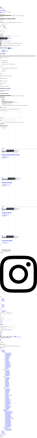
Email (1, 120)
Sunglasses (5, 410)
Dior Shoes (7, 358)
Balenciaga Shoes (7, 354)
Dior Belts (6, 380)
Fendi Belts (7, 381)
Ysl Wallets (7, 375)
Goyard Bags (7, 396)
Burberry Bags (7, 391)
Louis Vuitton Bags (8, 407)
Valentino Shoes (7, 367)
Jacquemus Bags (7, 399)
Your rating (2, 110)
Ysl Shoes (6, 368)
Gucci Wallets (7, 373)
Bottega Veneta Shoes (8, 355)
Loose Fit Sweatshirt (6, 212)
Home (3, 304)
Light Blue (7, 90)
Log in (1, 331)
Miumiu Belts (7, 384)
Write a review (2, 97)
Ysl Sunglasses (7, 426)
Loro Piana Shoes (7, 364)
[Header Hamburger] (1, 7)
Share (1, 40)
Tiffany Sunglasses (8, 424)
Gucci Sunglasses (7, 420)
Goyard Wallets (7, 372)
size (0, 31)
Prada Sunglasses (7, 423)
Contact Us (3, 431)
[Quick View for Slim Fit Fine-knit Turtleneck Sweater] (18, 150)
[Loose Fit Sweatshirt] (1, 12)
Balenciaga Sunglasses (8, 411)
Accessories (5, 427)
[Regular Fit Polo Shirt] (8, 177)
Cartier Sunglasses (8, 414)
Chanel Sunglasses (8, 416)
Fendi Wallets (7, 371)
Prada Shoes (7, 366)
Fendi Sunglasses (7, 419)
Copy (9, 337)
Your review (2, 117)
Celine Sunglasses (8, 415)
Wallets (5, 369)
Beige (3, 90)
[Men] (0, 12)
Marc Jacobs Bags (8, 403)
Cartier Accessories (8, 428)
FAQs (3, 306)
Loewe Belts (7, 383)
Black (5, 90)
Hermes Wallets (7, 374)
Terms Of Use (4, 310)
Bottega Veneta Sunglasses (9, 412)
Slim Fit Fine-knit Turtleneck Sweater (10, 154)
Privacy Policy (4, 311)
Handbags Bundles (6, 409)
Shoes (4, 352)
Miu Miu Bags (7, 404)
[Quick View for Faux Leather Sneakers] (18, 236)
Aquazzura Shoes (7, 353)
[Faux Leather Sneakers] (8, 235)
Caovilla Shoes (7, 356)
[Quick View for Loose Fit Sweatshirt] (18, 208)
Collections (3, 351)
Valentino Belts (7, 386)
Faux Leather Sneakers (7, 240)
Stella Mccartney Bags (8, 405)
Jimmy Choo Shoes (8, 362)
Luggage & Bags (7, 401)
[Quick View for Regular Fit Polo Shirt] (20, 178)
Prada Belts (7, 385)
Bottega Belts (7, 378)
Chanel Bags (7, 393)
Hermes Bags (7, 398)
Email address (3, 326)
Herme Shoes (7, 363)
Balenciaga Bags (7, 390)
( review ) (1, 16)
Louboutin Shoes (7, 365)
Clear (2, 33)
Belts (4, 376)
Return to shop (2, 347)
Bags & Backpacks (8, 388)
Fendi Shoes (7, 359)
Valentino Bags (7, 406)
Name (1, 118)
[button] (5, 25)
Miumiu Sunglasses (8, 422)
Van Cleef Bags (7, 408)
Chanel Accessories (8, 429)
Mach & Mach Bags (8, 402)
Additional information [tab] (5, 50)
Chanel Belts (7, 379)
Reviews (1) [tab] (3, 51)
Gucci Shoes (7, 361)
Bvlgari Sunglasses (8, 413)
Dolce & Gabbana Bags (8, 395)
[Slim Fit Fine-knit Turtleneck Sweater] (8, 147)
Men (3, 14)
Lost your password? (8, 329)
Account (3, 298)
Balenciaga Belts (7, 377)
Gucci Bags (7, 397)
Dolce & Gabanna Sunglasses (9, 418)
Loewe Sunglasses (8, 421)
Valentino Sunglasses (8, 425)
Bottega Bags (7, 389)
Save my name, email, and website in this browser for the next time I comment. (12, 122)
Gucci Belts (7, 382)
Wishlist (3, 299)
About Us (3, 305)
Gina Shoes (7, 360)
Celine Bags (7, 392)
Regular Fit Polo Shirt (7, 182)
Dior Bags (6, 394)
